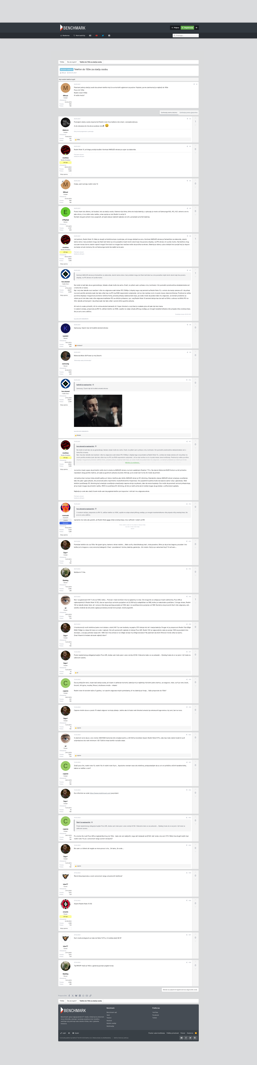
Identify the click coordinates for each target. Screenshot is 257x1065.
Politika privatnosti (173, 1033)
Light (64, 1033)
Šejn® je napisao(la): (83, 822)
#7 (190, 270)
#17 (190, 652)
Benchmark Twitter (103, 36)
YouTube (155, 1012)
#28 (190, 962)
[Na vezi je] (65, 154)
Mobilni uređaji (111, 1023)
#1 (196, 84)
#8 (190, 324)
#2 (190, 118)
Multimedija (110, 1026)
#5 (190, 208)
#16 (190, 624)
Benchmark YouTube (96, 36)
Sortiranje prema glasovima (188, 112)
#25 (190, 873)
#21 (190, 762)
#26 (190, 900)
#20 (190, 734)
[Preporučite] (194, 84)
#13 (190, 541)
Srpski (76, 1033)
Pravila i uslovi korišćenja (156, 1033)
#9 (190, 352)
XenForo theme (118, 1038)
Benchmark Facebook (109, 36)
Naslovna (66, 35)
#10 (190, 380)
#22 (190, 790)
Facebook (155, 1015)
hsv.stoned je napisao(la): (85, 446)
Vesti (108, 1015)
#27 (190, 935)
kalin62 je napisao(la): (84, 385)
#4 (190, 180)
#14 (190, 569)
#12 (190, 504)
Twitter (154, 1018)
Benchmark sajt (90, 36)
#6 (190, 236)
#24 (190, 845)
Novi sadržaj (80, 35)
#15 (190, 596)
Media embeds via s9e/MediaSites (102, 1038)
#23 (190, 817)
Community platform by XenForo (76, 1038)
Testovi (109, 1018)
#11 (190, 441)
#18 (190, 679)
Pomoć (183, 1033)
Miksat (64, 73)
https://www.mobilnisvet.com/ (100, 793)
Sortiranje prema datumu (169, 112)
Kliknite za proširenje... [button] (132, 462)
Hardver (109, 1020)
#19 (190, 707)
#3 (190, 146)
